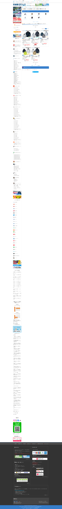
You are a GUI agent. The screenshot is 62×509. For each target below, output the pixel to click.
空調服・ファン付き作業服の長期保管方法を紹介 (17, 374)
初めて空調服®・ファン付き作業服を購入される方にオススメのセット (17, 277)
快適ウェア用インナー (16, 103)
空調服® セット (15, 60)
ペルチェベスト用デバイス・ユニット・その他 (17, 53)
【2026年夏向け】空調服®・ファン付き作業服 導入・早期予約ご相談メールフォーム (17, 401)
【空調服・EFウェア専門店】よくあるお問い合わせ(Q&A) (17, 349)
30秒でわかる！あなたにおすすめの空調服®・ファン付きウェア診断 (17, 405)
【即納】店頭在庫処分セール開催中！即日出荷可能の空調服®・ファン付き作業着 (17, 46)
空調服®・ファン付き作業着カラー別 (17, 285)
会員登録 (17, 27)
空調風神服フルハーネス (16, 77)
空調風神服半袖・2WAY (16, 75)
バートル (16, 204)
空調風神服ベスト (15, 74)
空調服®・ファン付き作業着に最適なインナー (17, 275)
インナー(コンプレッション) (32, 19)
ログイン (42, 0)
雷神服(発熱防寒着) (17, 177)
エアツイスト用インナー (16, 150)
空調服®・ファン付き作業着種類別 (17, 282)
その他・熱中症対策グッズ (17, 161)
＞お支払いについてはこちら (44, 476)
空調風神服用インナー (16, 79)
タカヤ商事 (16, 225)
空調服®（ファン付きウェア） (16, 59)
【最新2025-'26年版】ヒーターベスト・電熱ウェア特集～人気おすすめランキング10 (17, 367)
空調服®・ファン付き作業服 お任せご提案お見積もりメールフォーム (17, 364)
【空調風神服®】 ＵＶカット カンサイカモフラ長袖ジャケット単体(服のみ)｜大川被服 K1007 (44, 40)
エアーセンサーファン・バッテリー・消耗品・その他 (17, 116)
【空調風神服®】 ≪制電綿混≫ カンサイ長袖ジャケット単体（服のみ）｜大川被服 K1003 (35, 57)
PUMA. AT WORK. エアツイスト (17, 147)
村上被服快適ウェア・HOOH (18, 95)
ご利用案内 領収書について (35, 464)
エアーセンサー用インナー (16, 112)
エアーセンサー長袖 (16, 111)
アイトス (16, 219)
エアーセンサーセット (16, 108)
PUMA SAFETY (15, 174)
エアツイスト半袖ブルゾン (16, 149)
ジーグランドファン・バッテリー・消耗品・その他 (17, 129)
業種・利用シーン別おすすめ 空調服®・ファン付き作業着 (17, 293)
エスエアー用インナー (16, 138)
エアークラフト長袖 (16, 90)
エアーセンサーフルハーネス (16, 114)
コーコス (16, 221)
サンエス (20, 184)
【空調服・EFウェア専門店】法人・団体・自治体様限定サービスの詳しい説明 (17, 354)
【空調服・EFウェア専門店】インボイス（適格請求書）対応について (17, 384)
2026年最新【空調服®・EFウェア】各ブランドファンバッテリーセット (17, 42)
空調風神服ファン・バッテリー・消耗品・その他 (17, 82)
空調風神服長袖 (15, 76)
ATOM (15, 414)
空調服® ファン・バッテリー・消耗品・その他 (17, 69)
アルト (15, 236)
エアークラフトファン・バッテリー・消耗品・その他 (17, 93)
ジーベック (16, 208)
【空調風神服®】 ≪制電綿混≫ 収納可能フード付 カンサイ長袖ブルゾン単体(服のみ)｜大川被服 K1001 (26, 57)
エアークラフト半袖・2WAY (16, 89)
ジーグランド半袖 (15, 122)
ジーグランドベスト (16, 121)
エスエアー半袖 (15, 135)
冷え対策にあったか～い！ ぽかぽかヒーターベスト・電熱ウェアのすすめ (17, 379)
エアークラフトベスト (16, 88)
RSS (13, 414)
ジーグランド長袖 (15, 123)
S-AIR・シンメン (16, 131)
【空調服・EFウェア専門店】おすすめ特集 (17, 298)
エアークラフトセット (16, 87)
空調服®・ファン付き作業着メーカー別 (17, 287)
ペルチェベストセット (16, 50)
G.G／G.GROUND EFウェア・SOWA (16, 119)
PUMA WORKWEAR (17, 255)
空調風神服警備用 (15, 80)
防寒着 (14, 165)
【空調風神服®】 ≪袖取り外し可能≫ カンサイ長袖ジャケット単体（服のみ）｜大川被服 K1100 (35, 40)
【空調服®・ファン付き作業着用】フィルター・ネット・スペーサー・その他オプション (17, 273)
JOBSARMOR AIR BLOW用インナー (17, 159)
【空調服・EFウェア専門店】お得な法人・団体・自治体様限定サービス (17, 359)
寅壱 (15, 234)
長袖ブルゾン (32, 15)
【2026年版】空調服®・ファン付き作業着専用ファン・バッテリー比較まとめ (17, 341)
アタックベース (16, 238)
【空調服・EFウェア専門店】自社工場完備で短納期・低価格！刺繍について (17, 344)
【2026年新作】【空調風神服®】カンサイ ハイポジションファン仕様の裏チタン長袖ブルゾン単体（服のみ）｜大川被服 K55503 (26, 40)
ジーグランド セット (16, 120)
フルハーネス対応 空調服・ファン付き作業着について (17, 351)
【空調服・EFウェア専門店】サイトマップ (17, 361)
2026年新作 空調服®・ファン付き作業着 (17, 291)
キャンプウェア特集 (15, 372)
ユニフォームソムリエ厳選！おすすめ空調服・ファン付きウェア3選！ (17, 388)
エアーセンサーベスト (16, 109)
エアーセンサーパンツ (16, 113)
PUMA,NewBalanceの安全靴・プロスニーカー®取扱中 (17, 390)
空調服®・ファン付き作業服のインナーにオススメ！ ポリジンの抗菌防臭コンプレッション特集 (17, 370)
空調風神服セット (15, 73)
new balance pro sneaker (16, 175)
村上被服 (15, 184)
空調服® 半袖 (15, 62)
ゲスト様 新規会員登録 (37, 0)
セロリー (16, 251)
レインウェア (17, 165)
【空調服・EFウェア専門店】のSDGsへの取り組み (17, 376)
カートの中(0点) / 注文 (46, 0)
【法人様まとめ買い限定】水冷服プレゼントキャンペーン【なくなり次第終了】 (17, 398)
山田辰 (15, 240)
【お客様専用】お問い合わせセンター (17, 356)
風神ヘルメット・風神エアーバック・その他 (17, 83)
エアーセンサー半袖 (16, 110)
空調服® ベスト (15, 61)
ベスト (45, 15)
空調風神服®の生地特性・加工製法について (17, 338)
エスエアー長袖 (15, 136)
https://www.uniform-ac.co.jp (18, 502)
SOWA (17, 184)
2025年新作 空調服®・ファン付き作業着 (17, 289)
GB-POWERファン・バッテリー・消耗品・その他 (17, 144)
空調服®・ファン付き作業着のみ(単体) (17, 279)
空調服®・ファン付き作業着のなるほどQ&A (17, 395)
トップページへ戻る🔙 (36, 65)
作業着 (15, 164)
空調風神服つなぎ (15, 78)
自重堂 (14, 185)
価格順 (48, 28)
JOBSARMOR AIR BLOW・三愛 (17, 153)
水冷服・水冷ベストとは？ (16, 381)
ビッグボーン (16, 223)
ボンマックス (16, 253)
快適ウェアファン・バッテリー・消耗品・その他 (17, 104)
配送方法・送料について (16, 411)
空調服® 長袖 (19, 62)
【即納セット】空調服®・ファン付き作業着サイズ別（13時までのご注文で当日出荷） (17, 296)
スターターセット (25, 15)
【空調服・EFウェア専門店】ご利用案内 (17, 346)
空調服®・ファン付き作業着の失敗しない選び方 (17, 393)
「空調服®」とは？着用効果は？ (17, 336)
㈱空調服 (17, 185)
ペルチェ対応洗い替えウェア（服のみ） (17, 51)
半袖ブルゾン (38, 15)
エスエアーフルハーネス (16, 137)
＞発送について (28, 483)
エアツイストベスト (16, 148)
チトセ (15, 249)
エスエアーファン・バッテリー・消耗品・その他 (17, 139)
